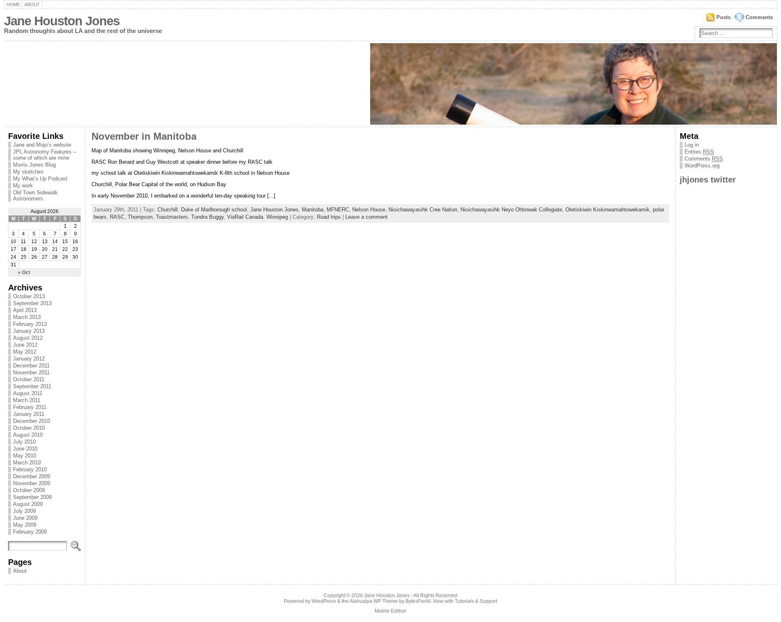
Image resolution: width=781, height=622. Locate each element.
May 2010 (24, 456)
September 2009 (32, 497)
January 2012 (29, 359)
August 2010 (28, 435)
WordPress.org (702, 166)
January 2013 (29, 331)
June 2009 (25, 518)
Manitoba (312, 210)
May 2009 (24, 525)
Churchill (167, 210)
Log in (692, 145)
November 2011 (31, 372)
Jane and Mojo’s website (42, 145)
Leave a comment (366, 217)
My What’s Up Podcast (40, 179)
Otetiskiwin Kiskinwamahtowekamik (607, 210)
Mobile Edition (390, 611)
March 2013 (27, 317)
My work (23, 185)
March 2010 (27, 462)
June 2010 (25, 449)
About (32, 4)
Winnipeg (277, 217)
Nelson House (368, 210)
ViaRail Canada (245, 217)
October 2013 (29, 296)
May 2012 (24, 352)
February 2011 (29, 407)
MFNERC (338, 210)
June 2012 (25, 345)
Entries (699, 152)
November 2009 (31, 483)
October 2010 (29, 428)
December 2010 (31, 421)
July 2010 (24, 442)
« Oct (24, 272)
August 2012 (28, 338)
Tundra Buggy (207, 217)
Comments (759, 17)
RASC (117, 217)
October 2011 (28, 379)
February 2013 (30, 324)
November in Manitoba (144, 136)
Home (13, 4)
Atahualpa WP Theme (373, 601)
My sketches (28, 172)
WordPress (324, 601)
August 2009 (28, 504)
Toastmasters (172, 217)
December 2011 (31, 366)
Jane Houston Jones (62, 21)
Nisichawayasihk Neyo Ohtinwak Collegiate (511, 210)
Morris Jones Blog (34, 165)
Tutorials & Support (476, 601)
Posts (723, 17)
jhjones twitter (708, 179)
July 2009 (24, 511)
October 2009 (29, 490)
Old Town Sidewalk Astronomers (35, 195)
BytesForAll (418, 601)
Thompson (140, 217)
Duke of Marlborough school (214, 210)
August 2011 (27, 393)
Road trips (329, 217)
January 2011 (28, 414)
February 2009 (30, 532)
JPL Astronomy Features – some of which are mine (44, 155)
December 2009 (31, 476)
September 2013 (32, 303)
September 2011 (32, 386)
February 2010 (30, 469)
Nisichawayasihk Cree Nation (422, 210)
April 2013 (25, 310)
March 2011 (26, 400)
